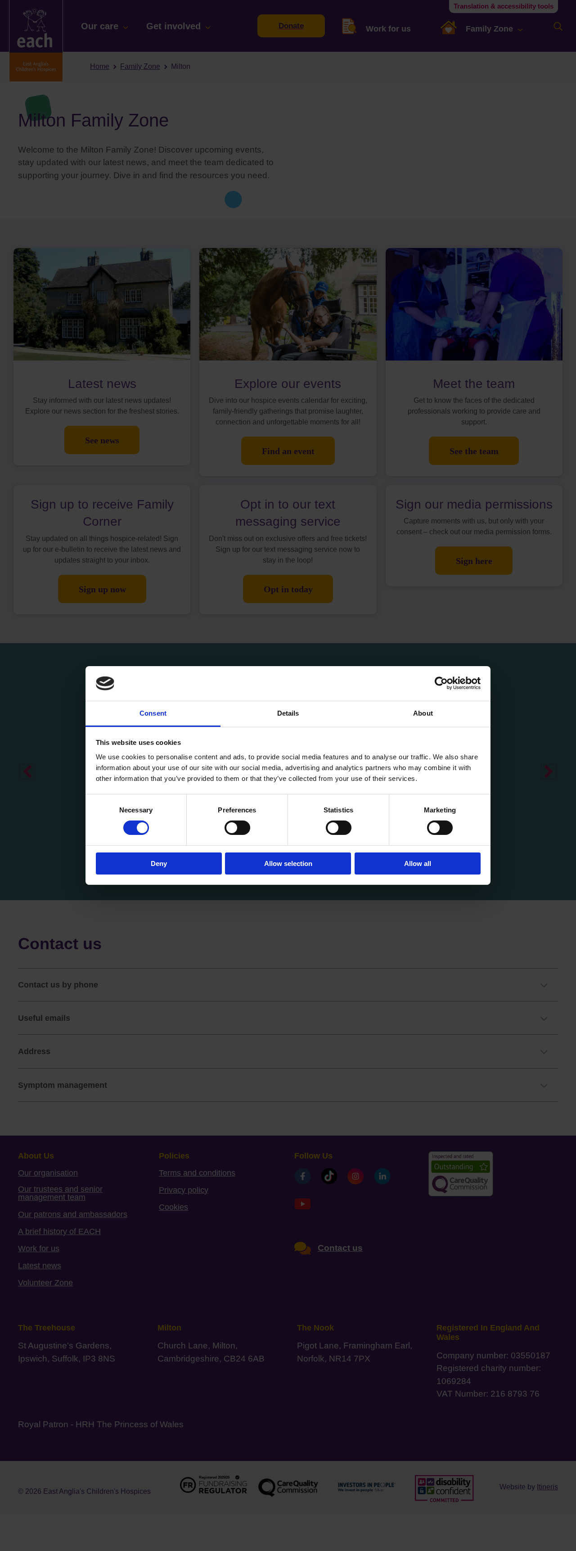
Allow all (417, 863)
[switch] (237, 828)
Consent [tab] (153, 713)
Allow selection (288, 863)
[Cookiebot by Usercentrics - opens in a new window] (441, 683)
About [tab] (423, 713)
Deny (159, 863)
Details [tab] (288, 713)
